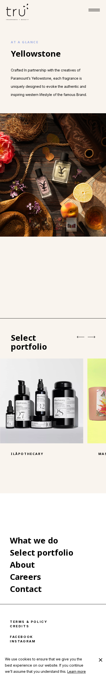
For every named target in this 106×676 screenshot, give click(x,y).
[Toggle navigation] (94, 12)
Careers (25, 576)
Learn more (76, 671)
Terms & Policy (28, 622)
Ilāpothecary (27, 453)
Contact (26, 588)
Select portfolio (41, 552)
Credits (19, 626)
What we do (34, 540)
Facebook (21, 637)
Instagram (22, 641)
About (22, 564)
